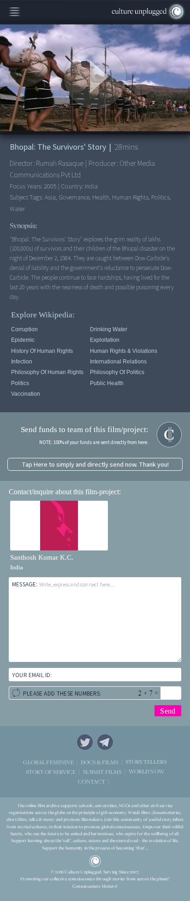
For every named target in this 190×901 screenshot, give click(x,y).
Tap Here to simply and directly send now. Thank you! (95, 464)
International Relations (118, 361)
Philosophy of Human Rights (47, 372)
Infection (21, 361)
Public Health (107, 383)
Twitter (85, 742)
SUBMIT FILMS (102, 771)
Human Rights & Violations (123, 351)
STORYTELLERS (146, 762)
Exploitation (104, 340)
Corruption (24, 329)
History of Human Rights (42, 351)
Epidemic (23, 340)
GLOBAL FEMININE (48, 762)
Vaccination (25, 394)
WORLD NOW (146, 772)
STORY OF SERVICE (51, 771)
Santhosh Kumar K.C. (41, 557)
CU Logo (95, 861)
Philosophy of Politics (117, 372)
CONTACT (91, 781)
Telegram (105, 742)
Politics (20, 383)
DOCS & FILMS (100, 762)
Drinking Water (108, 329)
